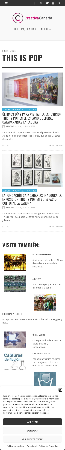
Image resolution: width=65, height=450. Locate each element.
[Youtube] (53, 3)
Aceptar (32, 421)
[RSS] (41, 3)
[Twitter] (47, 3)
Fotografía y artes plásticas (24, 109)
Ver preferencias (33, 439)
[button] (60, 389)
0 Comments (57, 145)
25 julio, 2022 (29, 126)
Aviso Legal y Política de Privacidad (42, 446)
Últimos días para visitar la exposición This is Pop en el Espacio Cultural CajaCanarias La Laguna (32, 118)
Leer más (6, 145)
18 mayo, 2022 (29, 207)
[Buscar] (6, 3)
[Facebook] (35, 3)
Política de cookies (15, 446)
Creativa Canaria (13, 126)
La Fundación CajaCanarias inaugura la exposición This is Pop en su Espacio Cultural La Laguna (32, 199)
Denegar (32, 430)
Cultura (6, 109)
